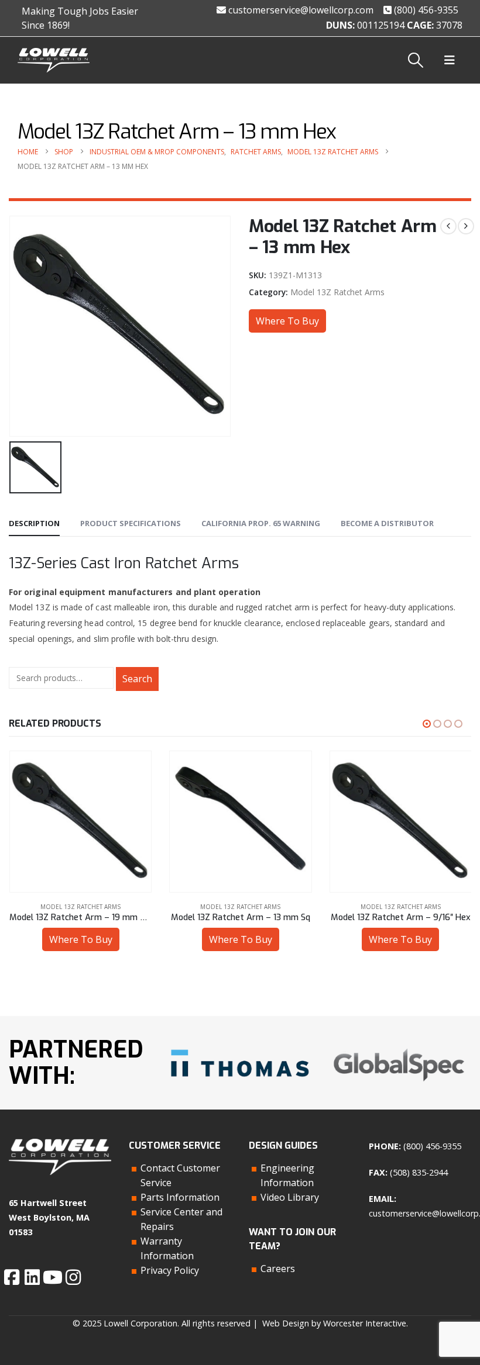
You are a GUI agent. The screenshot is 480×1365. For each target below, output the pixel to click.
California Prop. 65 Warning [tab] (260, 523)
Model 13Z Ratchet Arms (337, 292)
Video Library (289, 1197)
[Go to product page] (79, 821)
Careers (277, 1268)
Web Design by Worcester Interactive (334, 1323)
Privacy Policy (169, 1270)
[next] (466, 226)
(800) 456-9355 (425, 10)
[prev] (448, 226)
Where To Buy (287, 321)
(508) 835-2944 (419, 1172)
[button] (416, 60)
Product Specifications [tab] (130, 523)
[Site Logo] (54, 60)
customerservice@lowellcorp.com (299, 10)
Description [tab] (34, 523)
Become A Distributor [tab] (387, 523)
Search (137, 678)
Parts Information (180, 1197)
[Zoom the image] (240, 1046)
